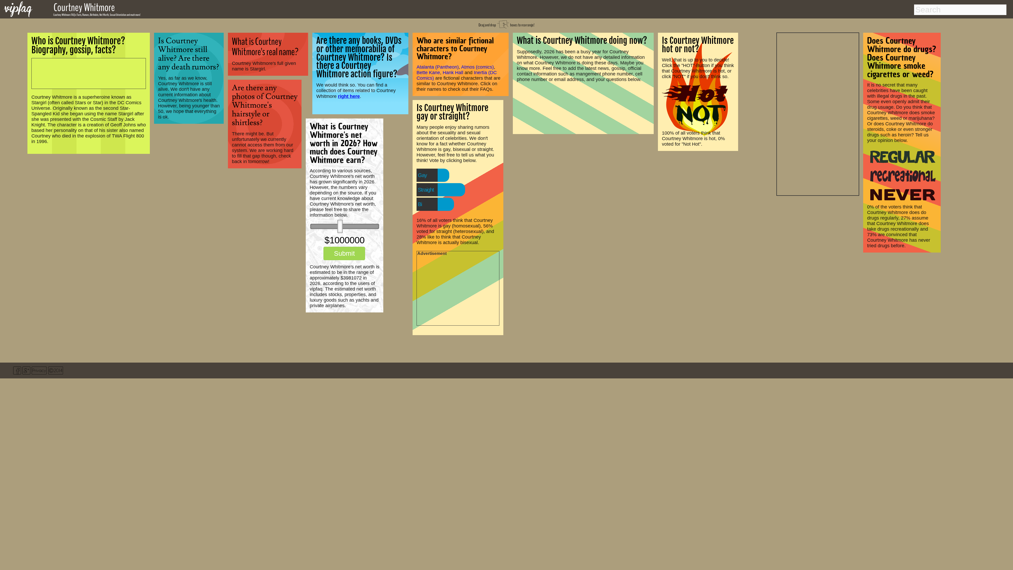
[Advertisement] (817, 113)
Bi (420, 204)
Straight (426, 190)
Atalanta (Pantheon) (438, 67)
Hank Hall (453, 72)
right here (349, 96)
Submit (344, 253)
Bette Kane (428, 72)
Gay (422, 175)
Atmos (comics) (477, 67)
